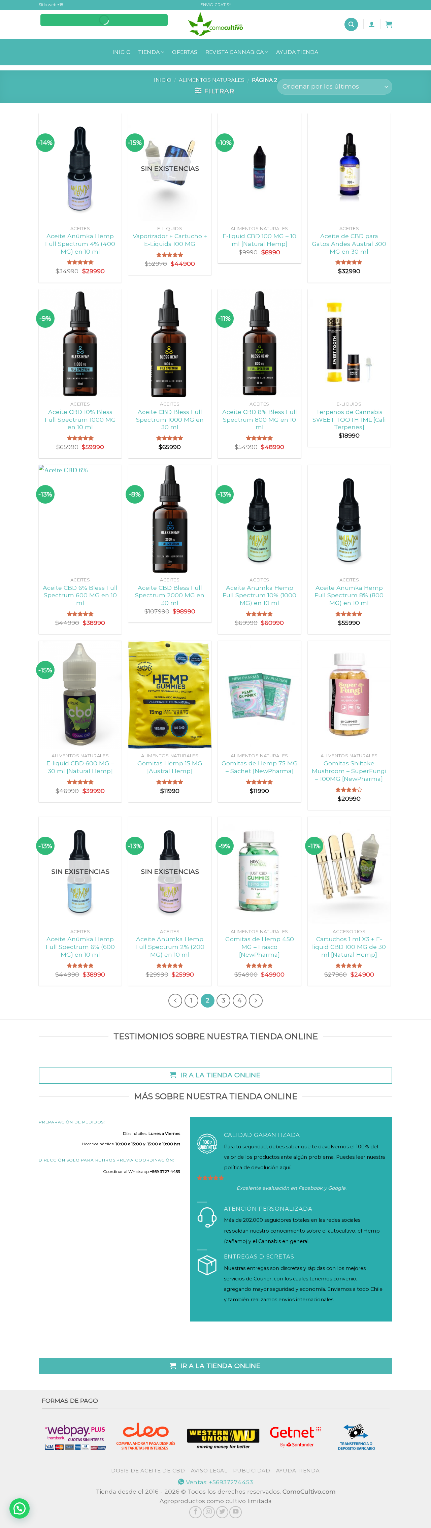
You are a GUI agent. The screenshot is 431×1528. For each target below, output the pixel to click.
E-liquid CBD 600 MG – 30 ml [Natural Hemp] (80, 767)
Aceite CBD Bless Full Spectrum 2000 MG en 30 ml (169, 595)
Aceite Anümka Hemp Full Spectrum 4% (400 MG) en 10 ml (80, 243)
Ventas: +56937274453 (218, 1482)
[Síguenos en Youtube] (235, 1512)
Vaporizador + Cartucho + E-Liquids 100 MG (170, 239)
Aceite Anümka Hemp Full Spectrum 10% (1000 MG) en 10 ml (259, 595)
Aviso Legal (209, 1471)
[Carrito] (389, 24)
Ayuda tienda (297, 52)
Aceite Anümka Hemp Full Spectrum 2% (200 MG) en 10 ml (169, 946)
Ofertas (184, 52)
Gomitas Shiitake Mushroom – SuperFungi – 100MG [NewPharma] (349, 771)
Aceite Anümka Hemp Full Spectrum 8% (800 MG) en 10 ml (349, 595)
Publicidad (251, 1471)
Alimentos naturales (211, 80)
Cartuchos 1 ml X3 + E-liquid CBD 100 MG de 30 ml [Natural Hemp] (349, 946)
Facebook (310, 1188)
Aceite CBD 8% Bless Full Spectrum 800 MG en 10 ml (259, 419)
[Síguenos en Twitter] (222, 1512)
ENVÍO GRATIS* (215, 4)
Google (336, 1188)
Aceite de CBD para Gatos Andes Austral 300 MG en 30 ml (349, 243)
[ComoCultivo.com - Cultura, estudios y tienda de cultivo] (215, 24)
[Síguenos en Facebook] (195, 1512)
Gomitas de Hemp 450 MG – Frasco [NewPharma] (259, 946)
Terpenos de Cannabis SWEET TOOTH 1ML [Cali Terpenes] (349, 419)
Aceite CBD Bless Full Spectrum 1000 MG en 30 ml (170, 419)
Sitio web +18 (51, 4)
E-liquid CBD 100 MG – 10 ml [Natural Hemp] (259, 239)
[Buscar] (351, 24)
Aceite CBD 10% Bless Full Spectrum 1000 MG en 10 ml (80, 419)
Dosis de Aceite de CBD (148, 1471)
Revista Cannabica (234, 52)
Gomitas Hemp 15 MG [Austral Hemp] (169, 767)
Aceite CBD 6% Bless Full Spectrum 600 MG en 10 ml (80, 595)
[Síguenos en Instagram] (209, 1512)
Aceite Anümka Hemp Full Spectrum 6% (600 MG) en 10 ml (80, 946)
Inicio (121, 52)
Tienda (149, 52)
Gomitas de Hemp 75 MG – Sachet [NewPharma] (260, 767)
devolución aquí (270, 1168)
